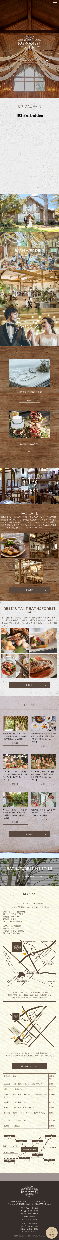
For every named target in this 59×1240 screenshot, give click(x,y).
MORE (29, 400)
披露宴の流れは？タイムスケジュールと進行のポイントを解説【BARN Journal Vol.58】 (15, 736)
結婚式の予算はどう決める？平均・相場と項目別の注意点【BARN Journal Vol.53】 (43, 812)
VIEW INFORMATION (29, 876)
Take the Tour (29, 60)
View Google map (29, 1066)
